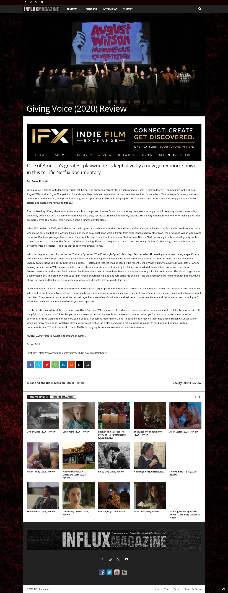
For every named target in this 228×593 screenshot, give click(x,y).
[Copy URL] (96, 364)
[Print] (87, 364)
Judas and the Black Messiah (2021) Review (55, 383)
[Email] (79, 364)
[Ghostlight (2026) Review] (114, 495)
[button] (200, 9)
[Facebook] (25, 2)
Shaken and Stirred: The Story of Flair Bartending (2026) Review (112, 434)
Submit (128, 9)
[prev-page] (195, 397)
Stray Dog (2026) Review (111, 471)
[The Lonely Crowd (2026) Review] (79, 495)
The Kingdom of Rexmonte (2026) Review (148, 433)
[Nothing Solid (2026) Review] (150, 455)
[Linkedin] (63, 364)
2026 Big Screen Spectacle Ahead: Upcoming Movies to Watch (184, 514)
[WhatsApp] (55, 364)
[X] (36, 2)
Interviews (110, 9)
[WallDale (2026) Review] (150, 495)
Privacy (177, 589)
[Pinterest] (46, 364)
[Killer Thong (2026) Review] (43, 455)
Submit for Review (193, 589)
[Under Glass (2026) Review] (43, 415)
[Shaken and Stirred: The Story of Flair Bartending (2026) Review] (114, 415)
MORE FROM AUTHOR (63, 397)
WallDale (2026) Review (146, 511)
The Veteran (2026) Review (41, 511)
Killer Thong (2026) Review (41, 471)
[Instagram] (31, 2)
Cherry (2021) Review (187, 383)
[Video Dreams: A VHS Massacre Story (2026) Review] (79, 455)
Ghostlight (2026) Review (111, 511)
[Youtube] (42, 2)
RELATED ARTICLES (39, 397)
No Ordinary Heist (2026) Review (182, 473)
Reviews (71, 9)
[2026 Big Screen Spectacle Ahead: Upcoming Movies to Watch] (185, 495)
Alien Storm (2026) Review (183, 431)
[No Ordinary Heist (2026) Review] (185, 455)
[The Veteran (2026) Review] (43, 495)
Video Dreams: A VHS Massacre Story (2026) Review (74, 474)
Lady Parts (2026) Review (76, 431)
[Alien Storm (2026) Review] (185, 415)
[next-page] (199, 397)
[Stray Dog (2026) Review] (114, 455)
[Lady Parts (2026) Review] (79, 415)
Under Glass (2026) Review (41, 431)
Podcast (91, 9)
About (157, 589)
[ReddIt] (71, 364)
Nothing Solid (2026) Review (149, 471)
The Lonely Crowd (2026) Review (76, 513)
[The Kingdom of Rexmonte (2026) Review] (150, 415)
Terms (167, 589)
